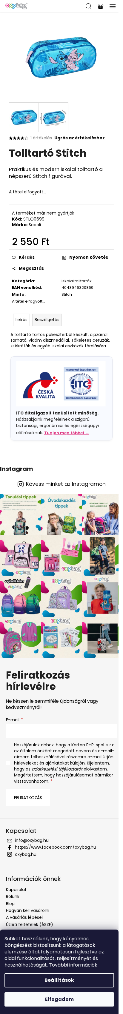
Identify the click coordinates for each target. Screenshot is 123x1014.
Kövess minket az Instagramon (66, 484)
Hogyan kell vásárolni (27, 910)
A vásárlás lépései (24, 917)
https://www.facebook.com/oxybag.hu (55, 847)
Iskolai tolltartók (76, 281)
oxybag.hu (25, 854)
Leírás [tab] (21, 320)
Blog (10, 904)
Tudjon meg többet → (66, 433)
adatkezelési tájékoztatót (57, 769)
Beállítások (59, 980)
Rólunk (12, 896)
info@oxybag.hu (32, 840)
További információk (73, 964)
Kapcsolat (16, 890)
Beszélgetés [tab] (47, 320)
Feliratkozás (28, 798)
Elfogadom (59, 999)
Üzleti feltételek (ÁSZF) (29, 924)
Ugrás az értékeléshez (79, 138)
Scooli (35, 225)
